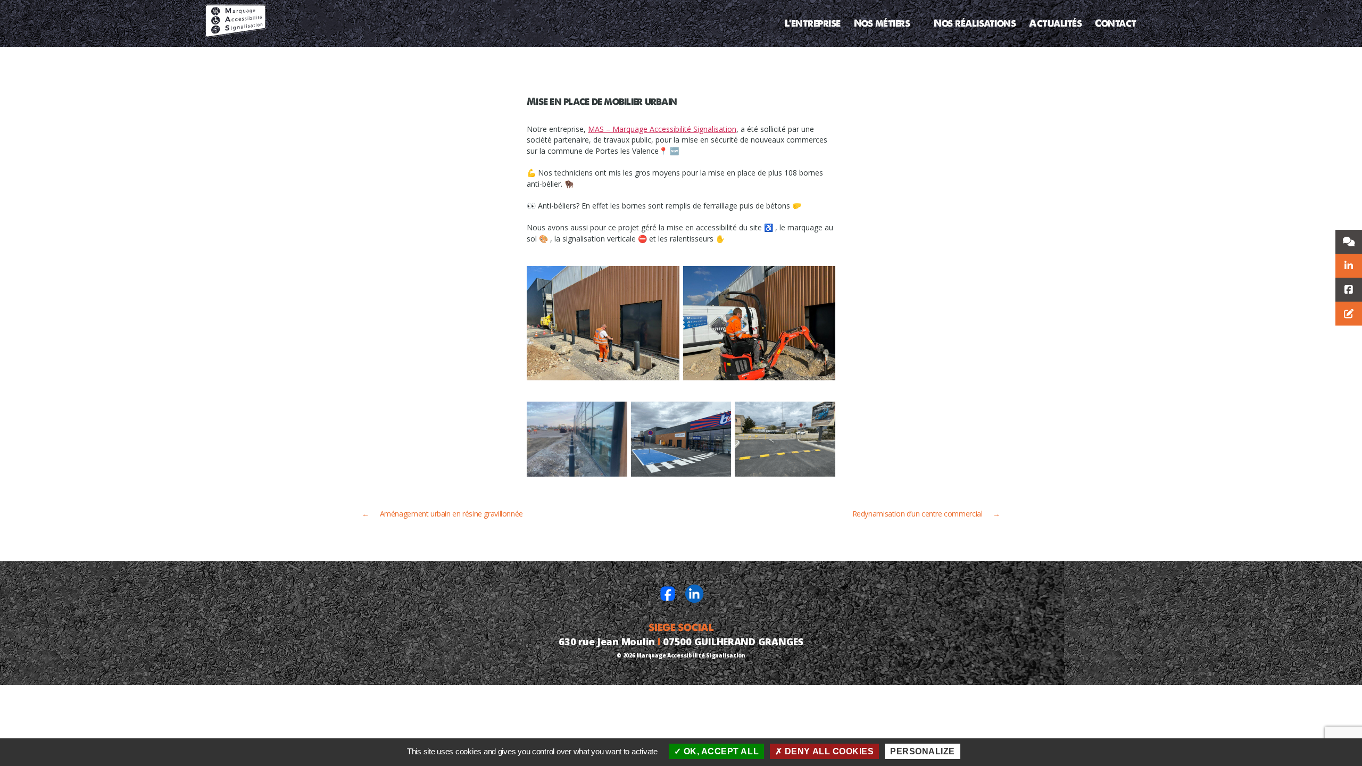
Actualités (1055, 23)
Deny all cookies (828, 751)
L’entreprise (813, 23)
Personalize (922, 751)
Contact (1115, 23)
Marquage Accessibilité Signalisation (690, 655)
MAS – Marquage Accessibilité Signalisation (662, 129)
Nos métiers (882, 23)
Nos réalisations (975, 23)
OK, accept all (720, 751)
